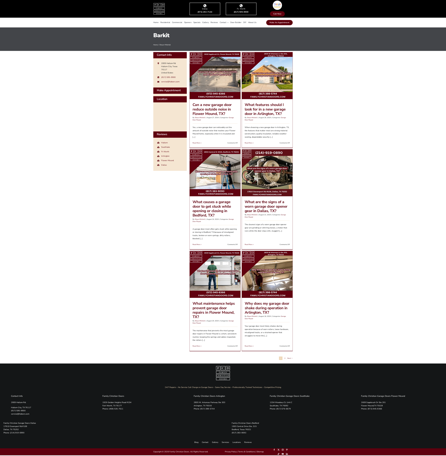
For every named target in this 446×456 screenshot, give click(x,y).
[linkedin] (287, 454)
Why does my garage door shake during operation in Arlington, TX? (267, 308)
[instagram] (283, 450)
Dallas (164, 165)
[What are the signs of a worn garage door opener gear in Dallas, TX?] (267, 172)
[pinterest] (287, 450)
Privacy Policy (231, 451)
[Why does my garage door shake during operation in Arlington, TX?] (267, 274)
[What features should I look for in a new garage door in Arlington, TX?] (267, 75)
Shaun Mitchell (200, 118)
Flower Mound (167, 160)
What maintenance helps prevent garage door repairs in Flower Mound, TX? (214, 310)
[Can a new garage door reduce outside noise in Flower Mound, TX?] (215, 75)
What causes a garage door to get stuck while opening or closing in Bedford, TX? (212, 208)
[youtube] (283, 454)
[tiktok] (278, 454)
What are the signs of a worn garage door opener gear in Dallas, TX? (266, 206)
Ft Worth (165, 151)
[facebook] (274, 450)
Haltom (164, 142)
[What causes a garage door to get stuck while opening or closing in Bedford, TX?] (215, 172)
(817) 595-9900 (168, 77)
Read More (196, 143)
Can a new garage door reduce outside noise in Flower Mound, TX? (212, 109)
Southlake (165, 147)
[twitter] (278, 450)
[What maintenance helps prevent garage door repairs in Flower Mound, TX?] (215, 274)
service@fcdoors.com (170, 81)
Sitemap (260, 451)
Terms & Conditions (246, 451)
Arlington (165, 156)
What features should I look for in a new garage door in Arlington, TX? (265, 109)
